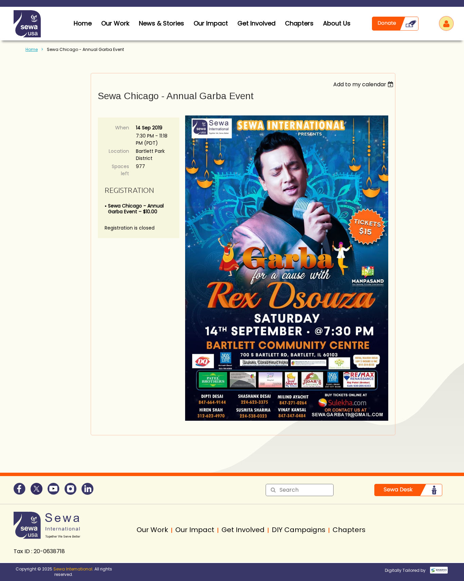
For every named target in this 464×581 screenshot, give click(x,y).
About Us (337, 23)
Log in (446, 23)
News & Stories (161, 23)
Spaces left (120, 170)
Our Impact (211, 23)
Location (119, 151)
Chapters (299, 23)
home (83, 23)
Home (31, 49)
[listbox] (364, 84)
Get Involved (256, 23)
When (122, 127)
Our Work (115, 23)
